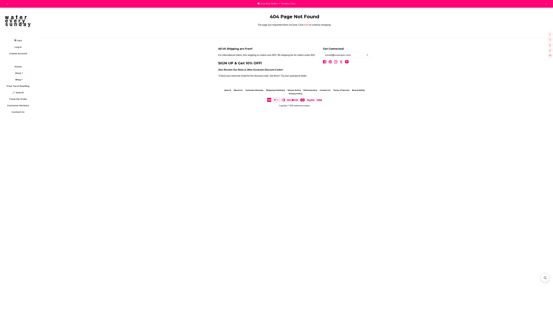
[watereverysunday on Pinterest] (330, 62)
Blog (18, 79)
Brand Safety (358, 90)
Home (18, 66)
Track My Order (18, 99)
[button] (545, 278)
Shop (18, 73)
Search (227, 90)
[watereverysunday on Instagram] (336, 62)
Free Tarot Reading (18, 86)
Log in (18, 47)
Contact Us (18, 112)
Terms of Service (341, 90)
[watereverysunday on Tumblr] (341, 62)
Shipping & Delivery (275, 90)
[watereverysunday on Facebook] (324, 62)
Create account (18, 53)
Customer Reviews (18, 105)
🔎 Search (18, 92)
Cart (19, 40)
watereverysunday (301, 106)
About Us (238, 90)
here (306, 25)
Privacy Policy (295, 94)
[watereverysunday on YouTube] (347, 62)
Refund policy (310, 90)
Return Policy (294, 90)
